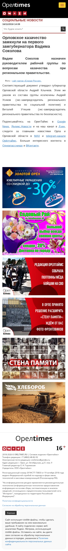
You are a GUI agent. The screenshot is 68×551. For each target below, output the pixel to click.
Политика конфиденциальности (17, 500)
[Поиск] (63, 29)
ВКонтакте (32, 145)
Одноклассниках (12, 145)
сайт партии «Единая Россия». (27, 81)
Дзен (62, 126)
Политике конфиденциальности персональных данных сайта (28, 541)
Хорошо (11, 513)
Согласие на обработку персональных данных (24, 505)
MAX (37, 136)
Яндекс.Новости (21, 126)
